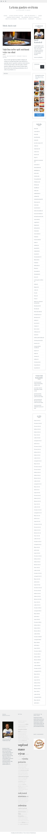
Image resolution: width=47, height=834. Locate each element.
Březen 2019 (36, 631)
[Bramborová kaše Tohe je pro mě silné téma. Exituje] (41, 104)
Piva (35, 293)
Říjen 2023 (36, 486)
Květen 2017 (36, 682)
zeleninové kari (24, 819)
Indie (35, 242)
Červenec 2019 (37, 622)
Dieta (35, 134)
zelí (27, 796)
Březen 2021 (36, 564)
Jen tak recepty (30, 15)
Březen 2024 (36, 478)
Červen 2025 (36, 449)
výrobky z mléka (23, 765)
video (26, 724)
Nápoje (35, 287)
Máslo (35, 353)
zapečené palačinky (22, 734)
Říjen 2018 (36, 642)
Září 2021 (36, 550)
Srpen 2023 (36, 492)
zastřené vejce (23, 803)
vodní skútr (20, 742)
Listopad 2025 (37, 440)
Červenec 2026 (37, 423)
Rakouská (36, 265)
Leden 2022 (36, 538)
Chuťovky (36, 148)
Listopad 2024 (37, 460)
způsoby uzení (25, 810)
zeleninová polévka (22, 767)
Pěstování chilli (37, 311)
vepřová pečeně (22, 808)
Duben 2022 (36, 530)
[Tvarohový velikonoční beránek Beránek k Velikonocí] (41, 93)
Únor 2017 (36, 691)
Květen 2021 (36, 558)
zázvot (19, 820)
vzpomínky (25, 801)
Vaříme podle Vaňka (13, 17)
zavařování (20, 736)
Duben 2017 (36, 685)
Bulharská (36, 228)
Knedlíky (36, 187)
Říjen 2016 (36, 700)
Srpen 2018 (36, 648)
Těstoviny (36, 202)
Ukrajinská (36, 274)
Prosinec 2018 (37, 636)
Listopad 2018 (37, 639)
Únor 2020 (36, 602)
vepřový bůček (24, 814)
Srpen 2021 (36, 553)
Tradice (24, 56)
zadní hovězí (20, 801)
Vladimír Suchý (21, 789)
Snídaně (19, 56)
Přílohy (35, 184)
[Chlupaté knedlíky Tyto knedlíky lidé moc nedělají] (36, 110)
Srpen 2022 (36, 521)
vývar (21, 753)
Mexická (36, 254)
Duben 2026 (36, 432)
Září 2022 (36, 518)
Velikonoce (36, 331)
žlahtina (19, 740)
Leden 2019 (36, 633)
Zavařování (36, 207)
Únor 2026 (36, 435)
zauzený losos (21, 798)
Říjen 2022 (36, 515)
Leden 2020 (36, 605)
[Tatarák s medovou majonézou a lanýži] (41, 88)
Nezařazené (36, 305)
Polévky (36, 176)
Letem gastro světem (23, 7)
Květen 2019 (36, 625)
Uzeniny (36, 356)
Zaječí (22, 790)
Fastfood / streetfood (38, 160)
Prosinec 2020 (37, 573)
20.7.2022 (6, 73)
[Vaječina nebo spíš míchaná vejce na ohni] (17, 45)
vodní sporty (25, 774)
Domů (5, 15)
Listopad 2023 (37, 484)
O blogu (39, 18)
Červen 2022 (36, 527)
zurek (27, 811)
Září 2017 (36, 677)
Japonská (36, 248)
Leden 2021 (36, 570)
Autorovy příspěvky (38, 57)
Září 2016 (36, 703)
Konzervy (36, 343)
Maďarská (36, 251)
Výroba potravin (37, 340)
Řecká (35, 268)
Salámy (35, 359)
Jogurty (35, 350)
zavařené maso (24, 771)
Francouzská (37, 239)
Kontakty (31, 18)
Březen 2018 (36, 659)
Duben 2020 (36, 596)
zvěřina (19, 819)
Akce (35, 128)
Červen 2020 (36, 590)
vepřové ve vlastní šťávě (22, 778)
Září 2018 (36, 645)
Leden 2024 (36, 481)
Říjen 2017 (36, 674)
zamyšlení (20, 781)
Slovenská (36, 271)
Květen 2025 (36, 452)
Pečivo (35, 173)
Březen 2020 (36, 599)
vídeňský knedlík (24, 770)
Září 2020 (36, 582)
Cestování (36, 131)
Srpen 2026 (36, 420)
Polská (35, 262)
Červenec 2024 (37, 466)
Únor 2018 (36, 662)
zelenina (22, 805)
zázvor (23, 822)
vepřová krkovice (24, 824)
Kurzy (35, 277)
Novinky (36, 308)
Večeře (5, 57)
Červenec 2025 (37, 446)
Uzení (40, 15)
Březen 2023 (36, 501)
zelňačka (20, 759)
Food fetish (23, 18)
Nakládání (36, 170)
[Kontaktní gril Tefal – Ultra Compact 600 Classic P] (36, 83)
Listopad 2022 (37, 512)
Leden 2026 (36, 437)
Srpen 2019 (36, 619)
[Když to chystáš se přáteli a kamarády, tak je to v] (41, 83)
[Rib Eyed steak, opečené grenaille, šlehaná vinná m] (36, 88)
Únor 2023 (36, 504)
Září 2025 (36, 443)
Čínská (35, 236)
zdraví (19, 803)
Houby (35, 140)
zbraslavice (20, 721)
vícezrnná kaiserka (25, 738)
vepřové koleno (21, 773)
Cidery (35, 290)
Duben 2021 (36, 561)
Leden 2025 (36, 458)
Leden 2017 (36, 694)
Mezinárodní (37, 256)
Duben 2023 (36, 498)
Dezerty (36, 154)
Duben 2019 (36, 628)
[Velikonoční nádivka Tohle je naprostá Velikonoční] (36, 99)
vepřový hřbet (21, 764)
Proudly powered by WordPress (17, 832)
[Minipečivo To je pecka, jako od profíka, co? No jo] (36, 104)
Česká (4, 56)
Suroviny (36, 323)
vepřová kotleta (22, 726)
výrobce (19, 771)
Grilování (36, 164)
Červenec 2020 (37, 587)
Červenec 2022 (37, 524)
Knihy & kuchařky (11, 18)
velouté (24, 787)
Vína (35, 298)
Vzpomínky (36, 365)
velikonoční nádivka (22, 779)
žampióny (21, 816)
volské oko (23, 727)
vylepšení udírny (24, 786)
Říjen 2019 (36, 613)
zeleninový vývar (25, 800)
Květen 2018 (36, 656)
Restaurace (36, 317)
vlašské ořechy (21, 737)
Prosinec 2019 (37, 607)
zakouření (20, 810)
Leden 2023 (36, 507)
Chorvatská (36, 233)
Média (35, 284)
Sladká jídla (36, 193)
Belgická (36, 225)
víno (19, 814)
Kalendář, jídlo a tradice (30, 17)
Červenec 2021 (37, 556)
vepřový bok (25, 736)
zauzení (23, 817)
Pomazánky (36, 179)
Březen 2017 (36, 688)
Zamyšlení (36, 367)
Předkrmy (36, 182)
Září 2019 (36, 616)
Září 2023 (36, 489)
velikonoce (24, 740)
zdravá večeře (25, 742)
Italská (35, 245)
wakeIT (26, 817)
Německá (36, 259)
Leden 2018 (36, 665)
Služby (35, 320)
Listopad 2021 (37, 544)
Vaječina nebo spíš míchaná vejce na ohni (16, 51)
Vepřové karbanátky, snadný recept (38, 389)
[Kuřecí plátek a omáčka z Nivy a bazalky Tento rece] (41, 99)
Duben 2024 (36, 475)
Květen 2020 (36, 593)
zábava (22, 820)
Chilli (35, 145)
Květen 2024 (36, 472)
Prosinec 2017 (37, 668)
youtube (20, 729)
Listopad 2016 (37, 697)
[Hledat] (42, 67)
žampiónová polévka (22, 733)
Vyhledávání (36, 64)
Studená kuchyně (37, 199)
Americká (36, 219)
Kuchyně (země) (37, 216)
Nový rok (36, 329)
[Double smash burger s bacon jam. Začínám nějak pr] (36, 93)
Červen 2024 (36, 469)
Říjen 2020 (36, 579)
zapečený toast (24, 731)
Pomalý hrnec (37, 314)
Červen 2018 (36, 654)
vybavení (20, 787)
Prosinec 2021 (37, 541)
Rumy (35, 295)
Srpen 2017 (36, 680)
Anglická (36, 222)
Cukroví (36, 151)
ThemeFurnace (33, 832)
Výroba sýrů (36, 362)
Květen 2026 (36, 429)
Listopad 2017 (37, 671)
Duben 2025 (36, 455)
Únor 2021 (36, 567)
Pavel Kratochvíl (38, 41)
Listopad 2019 (37, 610)
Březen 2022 (36, 533)
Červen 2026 (36, 426)
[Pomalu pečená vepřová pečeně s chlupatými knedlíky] (41, 110)
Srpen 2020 (36, 584)
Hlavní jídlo (36, 167)
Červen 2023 (36, 495)
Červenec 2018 (37, 651)
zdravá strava (22, 811)
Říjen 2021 (36, 547)
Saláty (35, 190)
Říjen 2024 (36, 463)
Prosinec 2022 (37, 509)
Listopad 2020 (37, 576)
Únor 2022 (36, 535)
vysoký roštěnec (21, 768)
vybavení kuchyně (23, 776)
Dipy (35, 157)
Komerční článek (37, 213)
